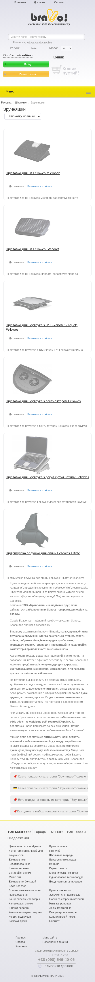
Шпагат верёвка (19, 908)
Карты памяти (58, 868)
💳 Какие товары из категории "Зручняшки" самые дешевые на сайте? (50, 788)
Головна (6, 102)
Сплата (59, 2)
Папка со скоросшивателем (66, 899)
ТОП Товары (76, 831)
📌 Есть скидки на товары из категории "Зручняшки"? (50, 799)
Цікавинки (21, 102)
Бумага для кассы (60, 890)
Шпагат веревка (19, 868)
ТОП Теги (56, 831)
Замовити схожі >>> (39, 186)
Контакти (20, 2)
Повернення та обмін (55, 942)
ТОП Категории (19, 831)
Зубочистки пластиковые (64, 894)
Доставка (40, 2)
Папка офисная (18, 894)
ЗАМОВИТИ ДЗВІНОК (59, 966)
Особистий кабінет (18, 55)
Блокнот (54, 921)
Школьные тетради (61, 855)
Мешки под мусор (20, 916)
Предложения (18, 838)
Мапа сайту (49, 937)
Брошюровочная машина (25, 890)
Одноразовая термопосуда (66, 877)
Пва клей (55, 850)
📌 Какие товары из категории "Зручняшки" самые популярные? (50, 776)
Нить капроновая (60, 903)
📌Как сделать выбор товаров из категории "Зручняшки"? (50, 811)
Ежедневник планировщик (65, 881)
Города (40, 831)
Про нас (20, 937)
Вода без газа (17, 886)
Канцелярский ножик (62, 916)
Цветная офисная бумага (25, 846)
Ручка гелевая (58, 846)
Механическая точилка (63, 872)
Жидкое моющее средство (25, 912)
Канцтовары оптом (21, 903)
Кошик (58, 57)
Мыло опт (15, 877)
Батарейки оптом (20, 872)
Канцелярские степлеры (24, 899)
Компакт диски (18, 921)
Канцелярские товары (63, 912)
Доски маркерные (60, 908)
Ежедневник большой (22, 881)
